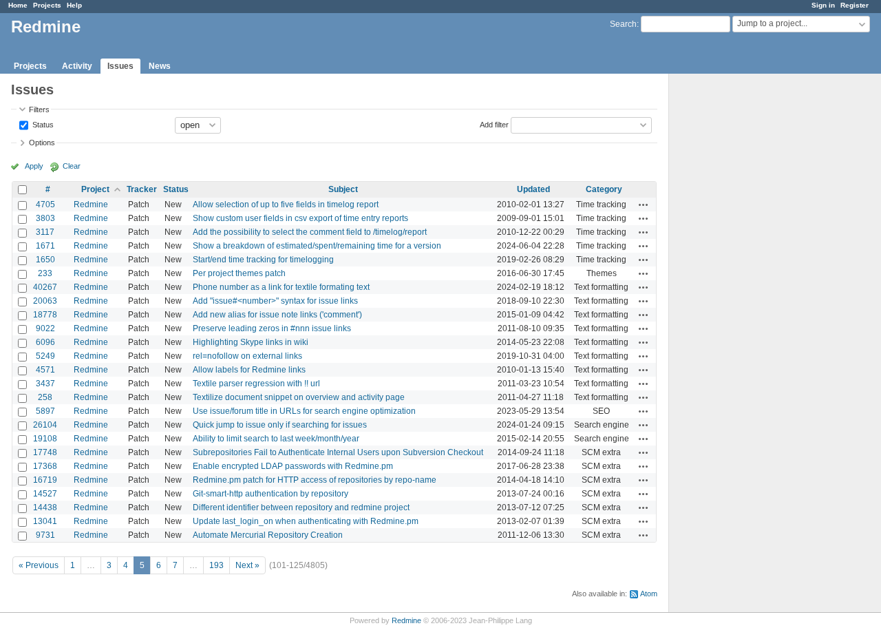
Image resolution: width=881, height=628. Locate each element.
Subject (343, 189)
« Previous (39, 565)
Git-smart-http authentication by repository (270, 494)
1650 (45, 259)
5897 (45, 411)
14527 (45, 494)
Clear (72, 166)
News (160, 66)
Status (42, 124)
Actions (643, 204)
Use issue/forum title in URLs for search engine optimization (304, 411)
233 (45, 273)
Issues (120, 66)
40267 (45, 287)
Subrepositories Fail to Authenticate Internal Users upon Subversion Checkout (338, 452)
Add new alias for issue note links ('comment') (277, 315)
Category (604, 189)
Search (623, 24)
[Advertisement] (738, 289)
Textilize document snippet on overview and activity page (299, 397)
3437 (45, 383)
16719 (45, 480)
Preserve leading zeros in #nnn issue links (272, 328)
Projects (47, 5)
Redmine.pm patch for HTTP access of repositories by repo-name (314, 480)
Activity (77, 66)
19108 (45, 438)
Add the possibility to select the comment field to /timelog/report (310, 232)
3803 (45, 218)
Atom (648, 593)
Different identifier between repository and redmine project (301, 507)
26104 (45, 425)
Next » (247, 565)
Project (95, 189)
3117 (45, 232)
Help (74, 5)
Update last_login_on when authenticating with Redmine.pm (305, 521)
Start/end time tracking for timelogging (263, 259)
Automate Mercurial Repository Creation (268, 535)
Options (42, 142)
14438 (45, 507)
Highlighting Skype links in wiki (250, 342)
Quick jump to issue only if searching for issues (280, 425)
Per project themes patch (239, 273)
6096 (45, 342)
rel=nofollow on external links (247, 356)
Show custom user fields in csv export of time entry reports (300, 218)
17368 (45, 466)
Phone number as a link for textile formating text (281, 287)
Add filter (494, 124)
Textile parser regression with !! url (256, 383)
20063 (45, 301)
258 (45, 397)
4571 (45, 370)
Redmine (91, 204)
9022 (45, 328)
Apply (34, 166)
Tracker (142, 189)
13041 (45, 521)
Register (854, 5)
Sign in (823, 5)
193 (216, 565)
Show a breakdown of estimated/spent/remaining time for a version (317, 246)
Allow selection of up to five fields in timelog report (286, 204)
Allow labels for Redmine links (249, 370)
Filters (39, 109)
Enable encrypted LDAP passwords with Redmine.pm (293, 466)
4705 (45, 204)
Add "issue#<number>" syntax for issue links (275, 301)
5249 (45, 356)
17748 (45, 452)
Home (18, 5)
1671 (45, 246)
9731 (45, 535)
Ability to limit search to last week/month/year (276, 438)
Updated (533, 189)
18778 (45, 315)
